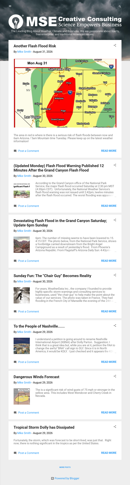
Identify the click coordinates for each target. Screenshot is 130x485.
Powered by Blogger (66, 478)
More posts (65, 467)
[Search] (119, 7)
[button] (114, 45)
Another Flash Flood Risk (35, 46)
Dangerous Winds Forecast (36, 377)
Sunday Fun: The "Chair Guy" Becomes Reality (52, 276)
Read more (108, 150)
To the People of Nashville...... (39, 326)
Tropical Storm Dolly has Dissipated (44, 427)
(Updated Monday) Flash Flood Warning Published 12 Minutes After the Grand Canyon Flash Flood (59, 168)
